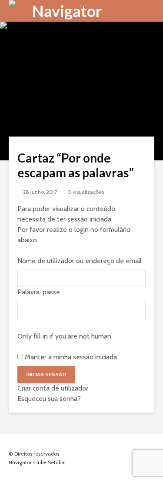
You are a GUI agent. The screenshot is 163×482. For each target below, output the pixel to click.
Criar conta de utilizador (52, 388)
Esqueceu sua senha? (49, 398)
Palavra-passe (38, 292)
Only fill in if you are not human (64, 336)
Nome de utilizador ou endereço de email (79, 261)
